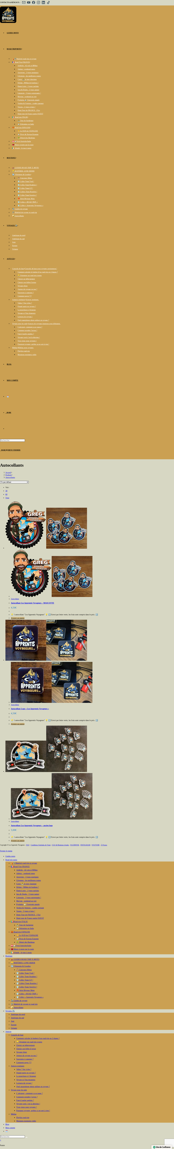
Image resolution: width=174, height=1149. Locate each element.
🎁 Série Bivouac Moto (25, 990)
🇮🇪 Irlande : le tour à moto (21, 953)
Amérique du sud (17, 1018)
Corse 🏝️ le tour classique (26, 884)
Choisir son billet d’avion (26, 1049)
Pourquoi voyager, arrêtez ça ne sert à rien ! (33, 1111)
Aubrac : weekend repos (25, 873)
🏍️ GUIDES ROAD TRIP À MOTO (25, 959)
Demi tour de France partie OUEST (30, 918)
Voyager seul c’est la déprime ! (28, 1104)
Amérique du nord (18, 1014)
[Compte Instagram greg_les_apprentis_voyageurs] (38, 2)
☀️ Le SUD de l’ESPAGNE (27, 935)
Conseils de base (17, 1035)
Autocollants (10, 477)
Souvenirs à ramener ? (24, 1059)
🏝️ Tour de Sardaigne (24, 925)
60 (6, 494)
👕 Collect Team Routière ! (27, 983)
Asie (12, 1021)
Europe (13, 1025)
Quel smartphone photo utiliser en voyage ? (33, 1087)
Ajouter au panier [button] (17, 618)
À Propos (104, 845)
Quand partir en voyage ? (26, 1073)
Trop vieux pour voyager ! (26, 1107)
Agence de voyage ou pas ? (26, 1056)
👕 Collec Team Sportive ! (26, 987)
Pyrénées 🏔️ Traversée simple (28, 904)
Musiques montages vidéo (26, 1121)
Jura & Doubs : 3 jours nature (27, 894)
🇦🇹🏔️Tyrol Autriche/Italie (21, 946)
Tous (7, 498)
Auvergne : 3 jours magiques (27, 877)
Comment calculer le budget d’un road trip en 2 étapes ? (38, 1038)
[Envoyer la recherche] (26, 1137)
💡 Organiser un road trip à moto (29, 1042)
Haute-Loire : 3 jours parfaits (27, 891)
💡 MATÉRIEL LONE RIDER (23, 963)
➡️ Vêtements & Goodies (21, 966)
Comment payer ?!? (23, 1063)
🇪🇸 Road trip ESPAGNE (20, 932)
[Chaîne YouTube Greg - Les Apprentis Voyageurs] (29, 2)
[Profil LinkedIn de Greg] (43, 2)
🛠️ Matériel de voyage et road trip (24, 1004)
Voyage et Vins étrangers (25, 1080)
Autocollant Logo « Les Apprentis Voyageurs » (30, 709)
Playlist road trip (22, 1118)
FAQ (27, 845)
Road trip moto (11, 860)
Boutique (8, 956)
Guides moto (10, 856)
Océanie (14, 1028)
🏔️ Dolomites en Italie (25, 928)
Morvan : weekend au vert (26, 901)
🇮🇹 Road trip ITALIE (19, 922)
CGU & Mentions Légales (60, 845)
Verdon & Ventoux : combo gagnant (30, 908)
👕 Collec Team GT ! (24, 980)
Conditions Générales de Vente (41, 845)
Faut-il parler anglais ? (25, 1100)
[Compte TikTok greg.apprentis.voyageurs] (48, 2)
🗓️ (6, 1131)
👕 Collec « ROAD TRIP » (27, 994)
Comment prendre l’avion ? (27, 1097)
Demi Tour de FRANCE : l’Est (28, 915)
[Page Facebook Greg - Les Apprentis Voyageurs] (33, 2)
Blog (7, 1124)
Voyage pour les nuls (19, 1090)
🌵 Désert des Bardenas (25, 942)
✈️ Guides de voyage (19, 1001)
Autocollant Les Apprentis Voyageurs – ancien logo (32, 826)
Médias (13, 1114)
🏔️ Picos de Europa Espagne (27, 939)
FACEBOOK (74, 845)
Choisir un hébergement (25, 1045)
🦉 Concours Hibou (24, 970)
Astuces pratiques (17, 1066)
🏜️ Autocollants (17, 1008)
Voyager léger (21, 1052)
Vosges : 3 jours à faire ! (25, 911)
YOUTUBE (96, 845)
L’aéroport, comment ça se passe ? (29, 1093)
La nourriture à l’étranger (26, 1076)
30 (6, 491)
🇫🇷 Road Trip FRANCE (20, 867)
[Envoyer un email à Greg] (24, 2)
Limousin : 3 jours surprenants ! (28, 898)
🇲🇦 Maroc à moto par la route (22, 949)
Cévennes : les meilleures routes (28, 880)
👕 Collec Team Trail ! (25, 973)
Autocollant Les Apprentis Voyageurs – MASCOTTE (32, 603)
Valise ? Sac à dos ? (23, 1069)
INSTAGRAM (85, 845)
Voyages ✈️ (10, 1011)
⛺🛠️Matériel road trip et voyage (24, 863)
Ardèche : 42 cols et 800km (27, 870)
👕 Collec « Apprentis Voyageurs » (30, 997)
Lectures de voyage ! (24, 1083)
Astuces (8, 1032)
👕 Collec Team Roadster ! (26, 977)
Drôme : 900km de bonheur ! (27, 887)
